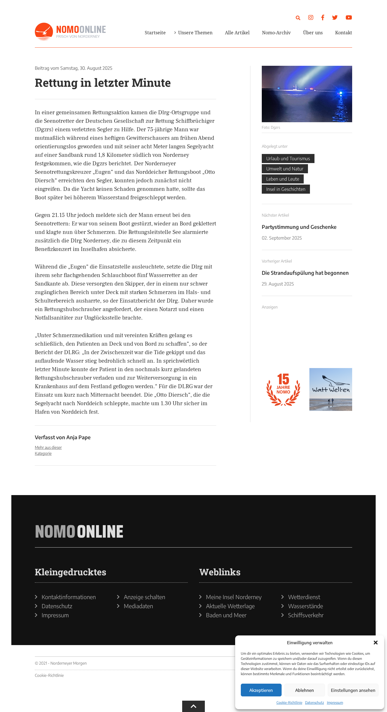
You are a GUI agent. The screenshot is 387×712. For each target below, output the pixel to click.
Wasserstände (305, 606)
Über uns (313, 32)
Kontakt (343, 32)
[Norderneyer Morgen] (70, 32)
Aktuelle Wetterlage (230, 606)
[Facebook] (322, 17)
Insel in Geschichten (285, 189)
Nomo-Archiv (276, 32)
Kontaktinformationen (69, 597)
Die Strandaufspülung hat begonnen (305, 272)
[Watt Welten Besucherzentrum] (330, 389)
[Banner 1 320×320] (283, 342)
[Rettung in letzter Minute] (307, 94)
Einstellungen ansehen (353, 690)
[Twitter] (335, 17)
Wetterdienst (304, 597)
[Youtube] (349, 17)
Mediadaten (138, 606)
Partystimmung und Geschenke (299, 226)
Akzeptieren (261, 690)
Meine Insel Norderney (234, 597)
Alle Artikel (237, 32)
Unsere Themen (195, 32)
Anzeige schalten (144, 597)
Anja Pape (78, 437)
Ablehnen (304, 690)
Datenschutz (314, 702)
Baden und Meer (226, 615)
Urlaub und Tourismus (288, 158)
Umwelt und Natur (284, 169)
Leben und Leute (282, 179)
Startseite (155, 32)
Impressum (335, 702)
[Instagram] (310, 17)
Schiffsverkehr (306, 615)
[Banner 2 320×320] (330, 342)
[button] (376, 642)
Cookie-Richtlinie (289, 702)
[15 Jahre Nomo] (283, 389)
